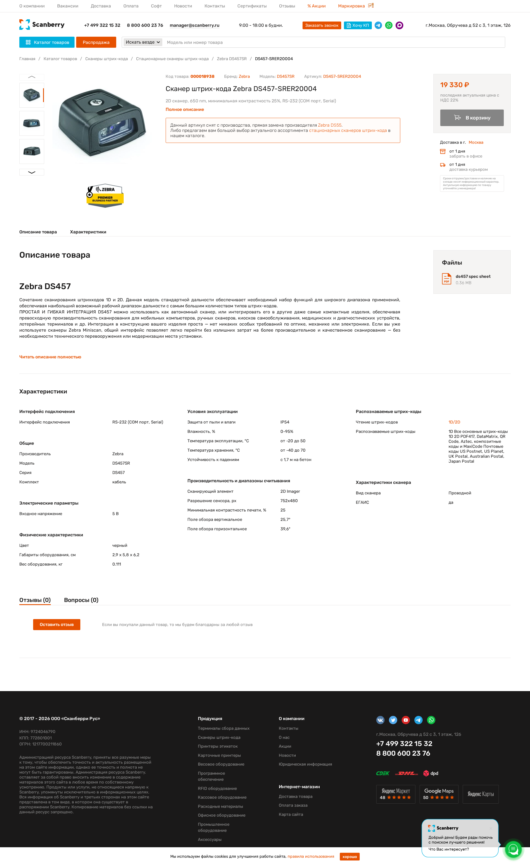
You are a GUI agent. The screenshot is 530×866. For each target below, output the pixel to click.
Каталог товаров (60, 58)
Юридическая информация (305, 764)
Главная (27, 58)
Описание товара (38, 232)
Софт (156, 6)
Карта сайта (291, 814)
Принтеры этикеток (218, 746)
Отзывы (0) (35, 599)
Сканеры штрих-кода (106, 58)
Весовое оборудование (221, 764)
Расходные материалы (220, 806)
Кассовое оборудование (222, 797)
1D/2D (454, 422)
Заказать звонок (321, 25)
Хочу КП (361, 25)
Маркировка (352, 6)
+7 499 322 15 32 (102, 25)
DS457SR (286, 76)
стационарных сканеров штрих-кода (348, 130)
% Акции (317, 6)
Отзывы (287, 6)
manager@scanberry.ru (194, 25)
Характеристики (88, 232)
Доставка (101, 6)
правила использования (311, 856)
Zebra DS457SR (232, 58)
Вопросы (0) (81, 599)
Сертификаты (252, 6)
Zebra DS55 (329, 125)
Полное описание (185, 109)
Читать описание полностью (50, 357)
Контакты (215, 6)
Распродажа (96, 42)
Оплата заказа (293, 805)
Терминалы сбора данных (224, 728)
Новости (183, 6)
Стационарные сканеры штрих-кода (172, 58)
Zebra (244, 76)
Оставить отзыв (57, 624)
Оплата (131, 6)
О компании (32, 6)
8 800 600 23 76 (145, 25)
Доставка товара (295, 796)
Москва (476, 142)
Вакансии (67, 6)
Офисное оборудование (221, 815)
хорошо (350, 856)
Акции (285, 746)
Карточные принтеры (219, 755)
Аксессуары (210, 839)
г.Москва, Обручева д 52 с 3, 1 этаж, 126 (468, 25)
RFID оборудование (217, 788)
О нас (284, 737)
